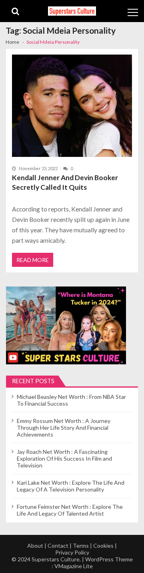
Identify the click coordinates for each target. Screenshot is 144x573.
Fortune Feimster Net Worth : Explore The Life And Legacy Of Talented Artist (70, 510)
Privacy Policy (72, 552)
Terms (81, 545)
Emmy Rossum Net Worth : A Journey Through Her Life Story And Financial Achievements (63, 427)
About (35, 545)
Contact (58, 545)
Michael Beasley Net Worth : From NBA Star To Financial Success (71, 400)
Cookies (103, 545)
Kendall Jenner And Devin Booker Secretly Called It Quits (65, 182)
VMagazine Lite (73, 566)
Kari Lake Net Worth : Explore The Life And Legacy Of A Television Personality (70, 486)
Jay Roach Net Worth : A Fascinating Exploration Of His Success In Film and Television (64, 458)
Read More (32, 259)
